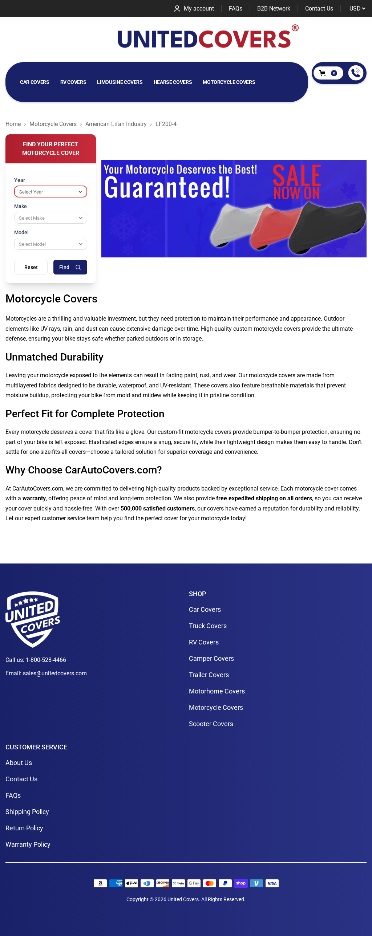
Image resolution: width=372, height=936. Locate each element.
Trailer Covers (209, 675)
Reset (31, 267)
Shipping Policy (27, 811)
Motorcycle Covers (229, 82)
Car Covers (34, 82)
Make (20, 206)
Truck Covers (208, 626)
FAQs (235, 9)
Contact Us (319, 9)
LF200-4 (166, 124)
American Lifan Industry (116, 124)
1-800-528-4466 (46, 659)
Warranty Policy (27, 844)
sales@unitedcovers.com (55, 673)
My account (199, 8)
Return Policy (24, 828)
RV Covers (73, 82)
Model (21, 232)
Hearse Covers (173, 82)
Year (19, 180)
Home (13, 124)
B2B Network (273, 9)
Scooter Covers (211, 724)
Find (64, 267)
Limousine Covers (119, 82)
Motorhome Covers (217, 691)
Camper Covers (211, 658)
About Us (18, 762)
